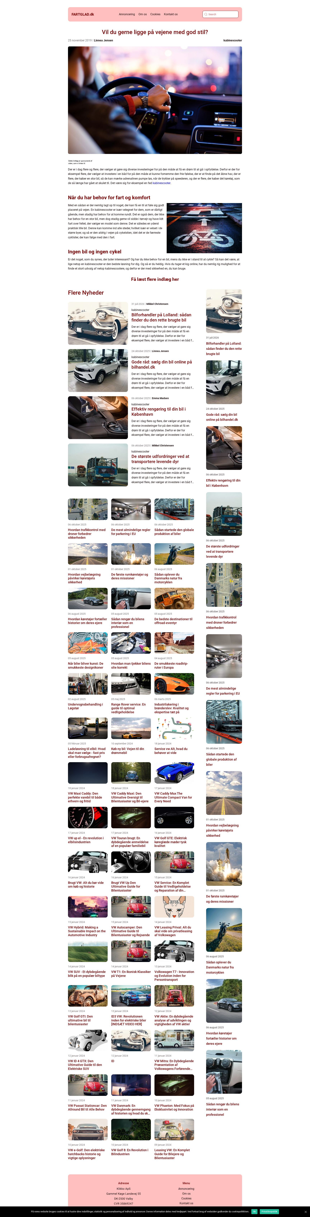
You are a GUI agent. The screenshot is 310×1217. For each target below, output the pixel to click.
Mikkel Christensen (157, 304)
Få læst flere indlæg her (155, 279)
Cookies (155, 14)
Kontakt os (171, 14)
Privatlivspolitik (269, 1211)
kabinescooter (233, 40)
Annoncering (127, 14)
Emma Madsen (160, 398)
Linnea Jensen (103, 40)
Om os (142, 14)
